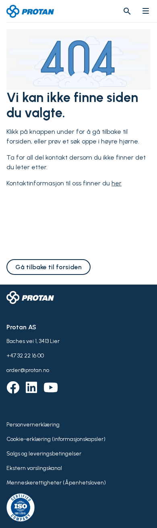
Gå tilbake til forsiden (48, 267)
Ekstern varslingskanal (34, 468)
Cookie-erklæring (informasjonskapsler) (55, 439)
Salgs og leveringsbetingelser (43, 453)
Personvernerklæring (33, 424)
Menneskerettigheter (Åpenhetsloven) (56, 482)
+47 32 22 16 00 (25, 355)
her (117, 183)
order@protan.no (27, 370)
